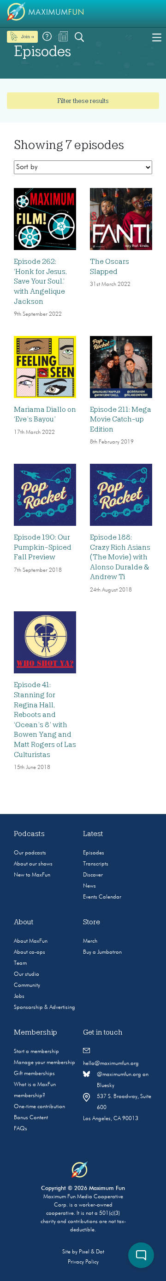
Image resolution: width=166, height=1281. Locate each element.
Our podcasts (30, 853)
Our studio (26, 974)
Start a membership (36, 1051)
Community (27, 985)
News (89, 886)
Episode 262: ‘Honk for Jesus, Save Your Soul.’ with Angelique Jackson (40, 281)
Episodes (93, 853)
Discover (93, 875)
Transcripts (95, 864)
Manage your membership (44, 1062)
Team (20, 963)
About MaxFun (30, 941)
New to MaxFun (32, 875)
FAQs (20, 1129)
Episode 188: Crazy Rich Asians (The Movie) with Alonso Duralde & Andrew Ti (120, 557)
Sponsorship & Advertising (44, 1007)
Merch (90, 941)
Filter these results (83, 100)
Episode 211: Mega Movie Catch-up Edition (120, 419)
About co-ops (29, 952)
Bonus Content (31, 1118)
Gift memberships (34, 1073)
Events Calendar (102, 897)
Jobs (19, 996)
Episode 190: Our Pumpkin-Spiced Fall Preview (42, 547)
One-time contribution (39, 1107)
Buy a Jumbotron (102, 952)
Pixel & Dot (91, 1252)
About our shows (33, 864)
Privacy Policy (83, 1262)
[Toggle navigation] (157, 37)
